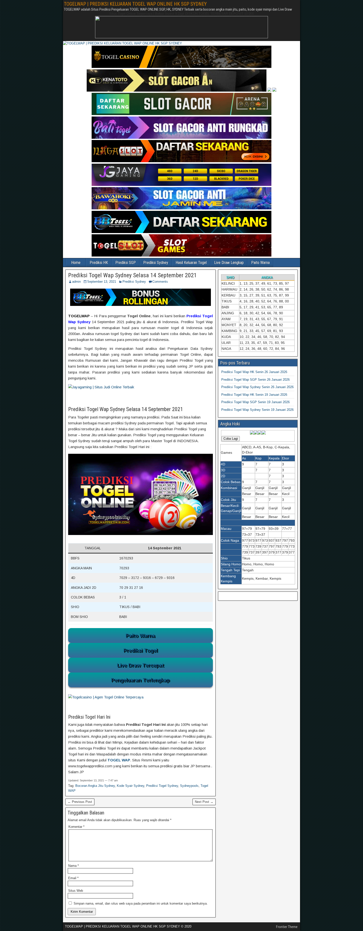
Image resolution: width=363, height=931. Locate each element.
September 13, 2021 (101, 281)
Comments (160, 281)
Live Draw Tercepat (140, 665)
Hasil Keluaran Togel (191, 262)
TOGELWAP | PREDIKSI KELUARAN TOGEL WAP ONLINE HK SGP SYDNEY (135, 4)
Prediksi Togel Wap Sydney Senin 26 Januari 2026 (257, 387)
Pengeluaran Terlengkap (140, 680)
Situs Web (75, 890)
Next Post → (204, 802)
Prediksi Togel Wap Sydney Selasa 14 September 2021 (132, 275)
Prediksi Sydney (155, 262)
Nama (73, 866)
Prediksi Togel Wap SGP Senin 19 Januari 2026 (255, 402)
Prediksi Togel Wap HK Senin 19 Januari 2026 (254, 394)
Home (76, 262)
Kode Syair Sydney (130, 786)
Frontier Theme (287, 927)
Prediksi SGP (125, 262)
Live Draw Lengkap (229, 262)
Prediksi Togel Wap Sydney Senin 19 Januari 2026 (257, 410)
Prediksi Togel (140, 650)
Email (73, 878)
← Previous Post (80, 802)
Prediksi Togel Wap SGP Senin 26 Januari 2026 (255, 379)
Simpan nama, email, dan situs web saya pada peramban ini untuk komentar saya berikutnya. (141, 903)
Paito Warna (260, 262)
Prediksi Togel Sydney (162, 786)
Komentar (76, 827)
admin (76, 281)
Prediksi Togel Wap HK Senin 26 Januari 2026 (254, 372)
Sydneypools (189, 786)
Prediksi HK (99, 262)
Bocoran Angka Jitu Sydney (95, 786)
